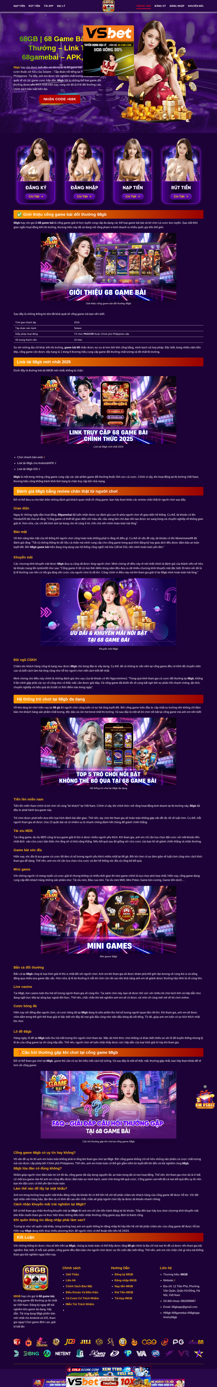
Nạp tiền (19, 6)
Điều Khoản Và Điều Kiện (82, 1292)
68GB (17, 1296)
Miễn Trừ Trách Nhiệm (80, 1304)
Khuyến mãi (195, 6)
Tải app (48, 6)
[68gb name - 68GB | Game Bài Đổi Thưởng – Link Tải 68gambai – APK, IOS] (108, 6)
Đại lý (61, 6)
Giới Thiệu (72, 1274)
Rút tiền (34, 6)
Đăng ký (160, 6)
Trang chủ (143, 6)
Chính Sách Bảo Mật (79, 1286)
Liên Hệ (71, 1280)
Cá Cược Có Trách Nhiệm (82, 1298)
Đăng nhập (177, 6)
